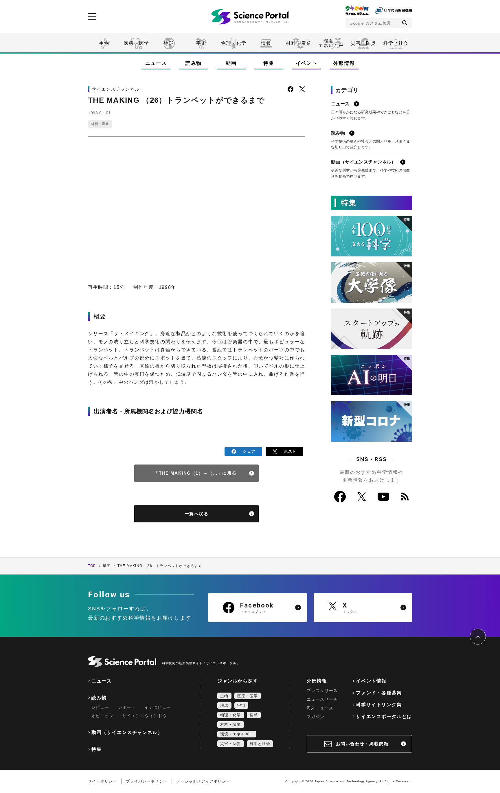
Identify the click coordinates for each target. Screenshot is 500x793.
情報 (266, 43)
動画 (231, 63)
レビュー (100, 707)
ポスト (290, 451)
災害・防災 (363, 43)
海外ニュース (320, 708)
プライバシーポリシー (146, 781)
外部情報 (344, 63)
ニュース (156, 63)
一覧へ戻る (197, 513)
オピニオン (102, 715)
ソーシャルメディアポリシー (203, 781)
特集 (268, 63)
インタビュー (157, 707)
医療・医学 (136, 43)
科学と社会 (396, 43)
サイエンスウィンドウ (144, 715)
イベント (306, 63)
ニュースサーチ (322, 699)
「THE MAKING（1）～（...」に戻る (195, 473)
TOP (92, 566)
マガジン (316, 716)
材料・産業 (298, 43)
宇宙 (201, 43)
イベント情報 (371, 680)
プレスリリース (322, 690)
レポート (127, 707)
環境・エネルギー (236, 734)
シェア (249, 451)
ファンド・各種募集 (379, 692)
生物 (104, 43)
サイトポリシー (102, 781)
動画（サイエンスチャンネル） (127, 732)
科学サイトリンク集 (379, 704)
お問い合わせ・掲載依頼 (362, 743)
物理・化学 (234, 43)
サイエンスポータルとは (384, 716)
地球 (169, 43)
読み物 (193, 63)
